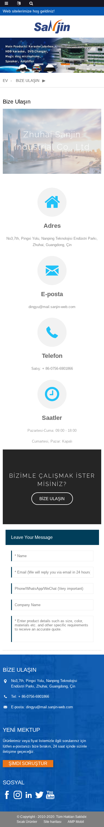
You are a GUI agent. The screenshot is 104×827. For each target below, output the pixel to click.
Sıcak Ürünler (27, 822)
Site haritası (52, 822)
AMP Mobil (76, 822)
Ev (5, 80)
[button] (38, 64)
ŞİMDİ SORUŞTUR (28, 763)
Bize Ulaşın (27, 80)
